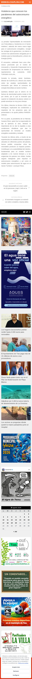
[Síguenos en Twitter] (27, 212)
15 (24, 520)
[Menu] (30, 2)
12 (12, 520)
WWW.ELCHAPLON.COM (12, 2)
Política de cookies (23, 663)
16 (28, 520)
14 (20, 520)
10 (3, 520)
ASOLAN (11, 175)
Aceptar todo (16, 667)
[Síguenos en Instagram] (30, 212)
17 (3, 523)
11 (7, 520)
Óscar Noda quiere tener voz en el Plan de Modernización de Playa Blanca (14, 379)
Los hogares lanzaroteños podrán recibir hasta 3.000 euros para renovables (14, 332)
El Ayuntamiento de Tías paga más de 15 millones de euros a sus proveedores (15, 356)
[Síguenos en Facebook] (24, 212)
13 (16, 520)
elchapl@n (8, 21)
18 (7, 523)
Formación (5, 6)
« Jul (15, 531)
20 (16, 523)
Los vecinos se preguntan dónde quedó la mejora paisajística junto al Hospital (14, 424)
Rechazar (16, 671)
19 (12, 523)
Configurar (16, 675)
